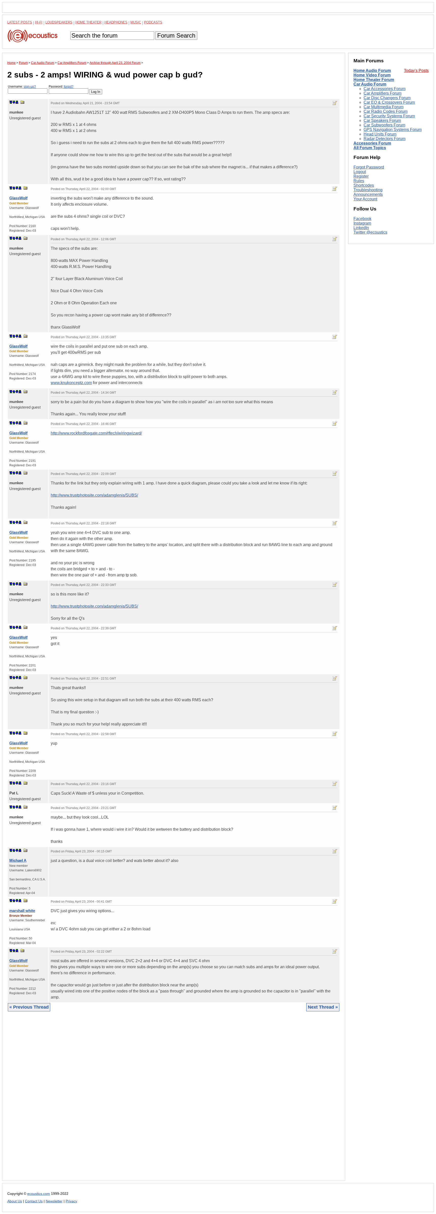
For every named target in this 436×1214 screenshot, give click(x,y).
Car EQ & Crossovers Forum (389, 102)
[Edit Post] (334, 103)
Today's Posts (416, 70)
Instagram (362, 223)
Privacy (71, 1201)
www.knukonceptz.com (71, 383)
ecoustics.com (38, 1194)
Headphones (115, 22)
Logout (359, 172)
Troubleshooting (368, 190)
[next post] (13, 102)
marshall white (22, 910)
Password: (61, 86)
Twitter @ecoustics (370, 232)
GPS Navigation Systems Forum (393, 129)
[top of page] (10, 102)
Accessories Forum (372, 143)
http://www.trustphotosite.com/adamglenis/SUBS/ (94, 495)
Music (135, 22)
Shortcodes (363, 185)
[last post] (16, 102)
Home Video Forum (372, 75)
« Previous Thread (29, 1007)
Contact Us (34, 1201)
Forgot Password (368, 167)
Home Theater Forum (373, 79)
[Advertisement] (158, 1100)
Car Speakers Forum (382, 120)
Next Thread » (323, 1007)
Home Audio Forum (372, 70)
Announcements (368, 194)
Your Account (365, 199)
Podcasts (153, 22)
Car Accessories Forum (384, 89)
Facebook (362, 219)
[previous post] (13, 188)
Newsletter (54, 1201)
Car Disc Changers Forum (387, 98)
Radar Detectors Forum (384, 139)
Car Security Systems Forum (389, 116)
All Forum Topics (369, 148)
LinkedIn (361, 228)
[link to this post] (22, 102)
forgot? (68, 86)
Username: (22, 86)
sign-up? (30, 86)
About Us (14, 1201)
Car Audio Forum (369, 84)
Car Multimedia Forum (383, 107)
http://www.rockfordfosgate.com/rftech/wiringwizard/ (96, 433)
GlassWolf (18, 198)
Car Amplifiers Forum (382, 93)
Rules (358, 181)
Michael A (17, 860)
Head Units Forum (380, 134)
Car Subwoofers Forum (384, 125)
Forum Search (176, 35)
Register (361, 176)
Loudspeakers (58, 22)
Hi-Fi (38, 22)
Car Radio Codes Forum (385, 111)
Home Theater (88, 22)
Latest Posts (19, 22)
